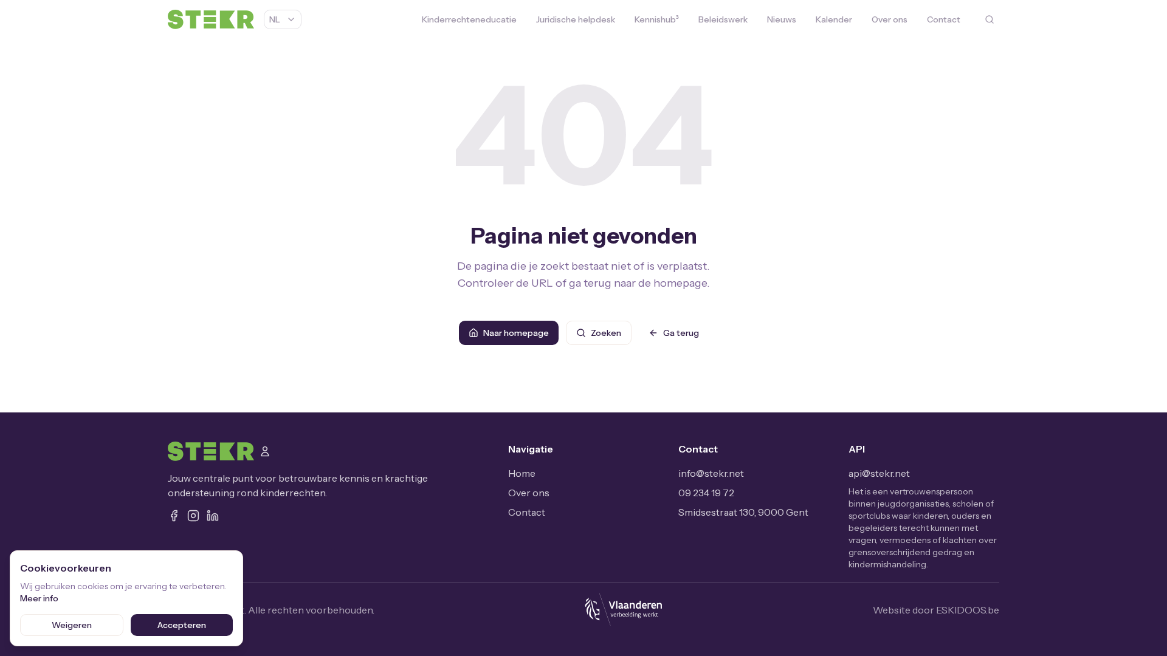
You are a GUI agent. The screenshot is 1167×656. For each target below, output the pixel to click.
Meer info (39, 598)
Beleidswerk (723, 19)
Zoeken (606, 332)
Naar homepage (516, 332)
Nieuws (781, 19)
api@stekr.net (879, 473)
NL (274, 19)
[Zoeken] (989, 19)
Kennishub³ (657, 19)
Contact (943, 19)
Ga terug (681, 332)
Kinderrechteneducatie (469, 19)
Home (521, 473)
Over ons (889, 19)
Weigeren (72, 625)
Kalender (834, 19)
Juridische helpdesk (575, 19)
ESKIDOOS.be (967, 610)
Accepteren (181, 625)
